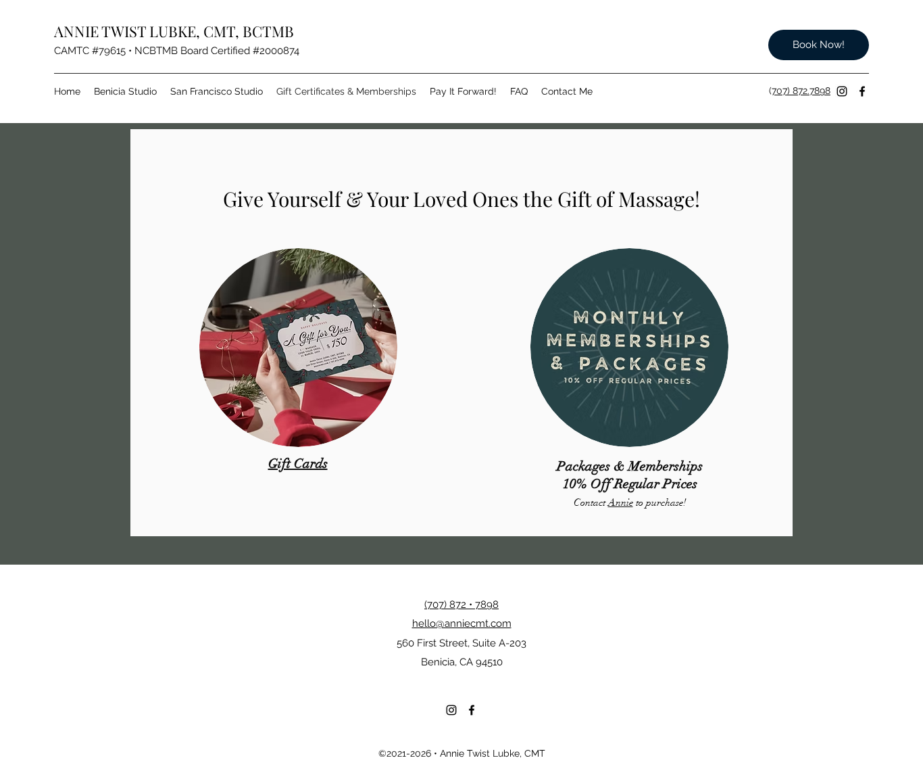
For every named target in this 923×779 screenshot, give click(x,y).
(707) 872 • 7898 (461, 604)
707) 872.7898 (801, 90)
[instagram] (842, 91)
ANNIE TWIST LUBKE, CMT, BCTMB (174, 31)
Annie (620, 502)
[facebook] (862, 91)
